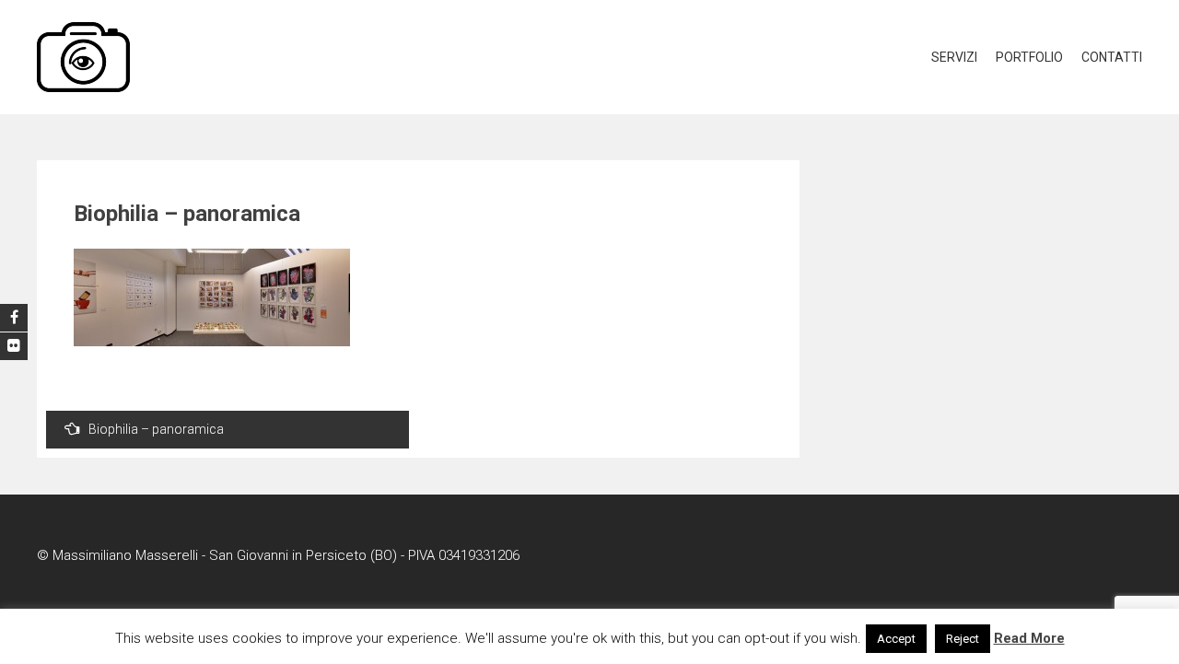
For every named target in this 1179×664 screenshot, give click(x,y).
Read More (1029, 638)
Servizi (954, 57)
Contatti (1111, 57)
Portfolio (1029, 57)
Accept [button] (896, 639)
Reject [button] (962, 639)
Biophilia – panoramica (156, 429)
